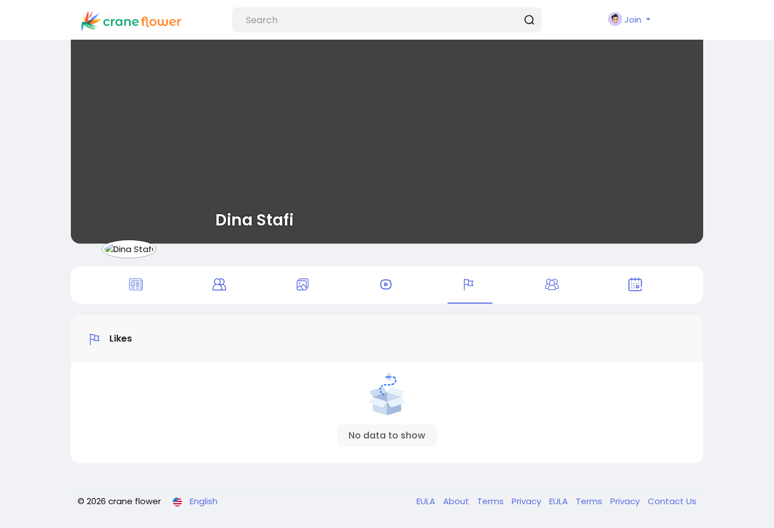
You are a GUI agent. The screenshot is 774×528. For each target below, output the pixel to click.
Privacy (527, 501)
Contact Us (672, 501)
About (457, 501)
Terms (491, 501)
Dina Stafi (254, 219)
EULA (426, 501)
